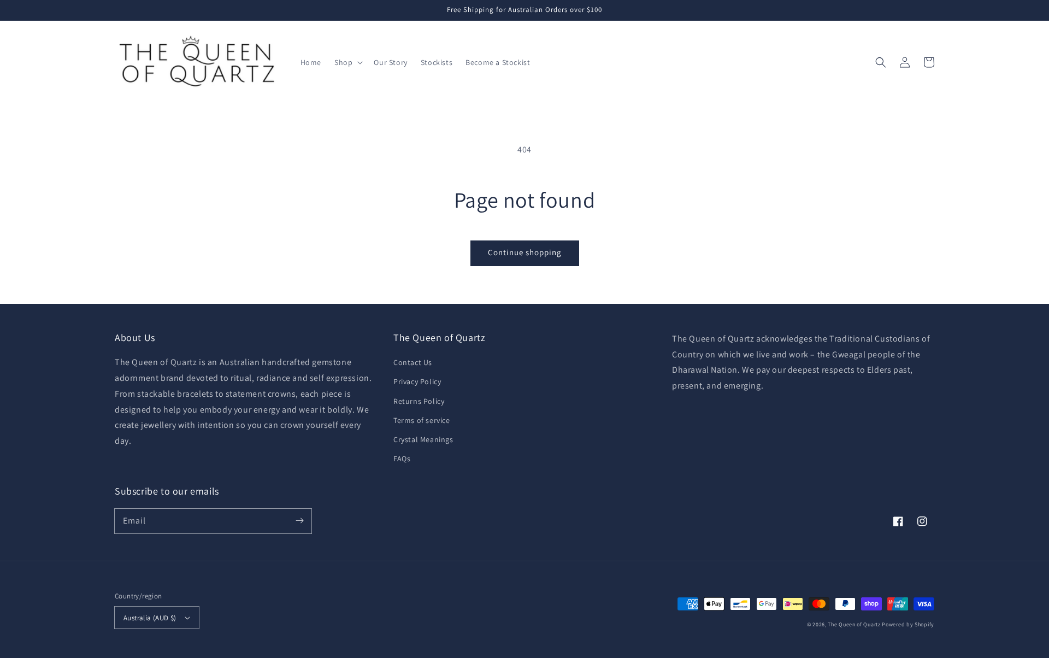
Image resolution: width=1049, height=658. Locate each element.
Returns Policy (418, 401)
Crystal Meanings (423, 439)
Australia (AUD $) (149, 617)
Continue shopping (525, 252)
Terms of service (421, 420)
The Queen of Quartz (854, 624)
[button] (347, 62)
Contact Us (412, 362)
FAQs (401, 458)
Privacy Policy (417, 381)
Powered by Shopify (908, 624)
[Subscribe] (299, 521)
